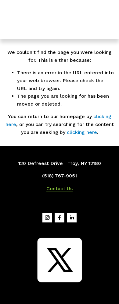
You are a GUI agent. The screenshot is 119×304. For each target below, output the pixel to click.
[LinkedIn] (72, 217)
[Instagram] (47, 217)
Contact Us (59, 188)
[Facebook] (59, 217)
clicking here (82, 132)
